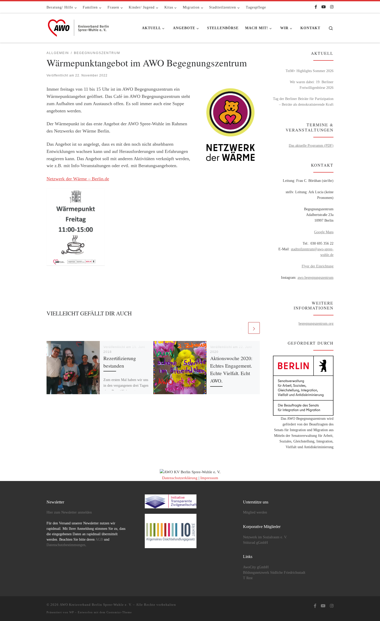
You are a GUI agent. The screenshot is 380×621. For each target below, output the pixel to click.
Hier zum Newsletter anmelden (69, 512)
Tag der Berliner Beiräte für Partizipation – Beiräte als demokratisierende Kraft (303, 101)
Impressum (209, 478)
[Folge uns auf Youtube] (323, 7)
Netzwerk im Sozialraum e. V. (265, 537)
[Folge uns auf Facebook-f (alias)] (316, 7)
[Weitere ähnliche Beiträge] (254, 328)
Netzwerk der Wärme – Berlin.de (78, 178)
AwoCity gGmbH (256, 567)
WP (71, 612)
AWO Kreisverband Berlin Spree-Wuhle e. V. (96, 605)
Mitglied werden (255, 512)
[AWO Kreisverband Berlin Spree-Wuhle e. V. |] (79, 26)
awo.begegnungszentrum (315, 277)
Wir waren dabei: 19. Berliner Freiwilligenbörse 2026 (311, 85)
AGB (99, 539)
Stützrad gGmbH (255, 543)
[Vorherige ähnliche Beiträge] (241, 328)
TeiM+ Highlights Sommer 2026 (309, 71)
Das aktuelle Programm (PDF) (311, 145)
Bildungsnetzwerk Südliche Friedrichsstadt (274, 573)
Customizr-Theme (119, 612)
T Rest (248, 578)
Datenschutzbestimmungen (66, 545)
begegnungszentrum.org (316, 323)
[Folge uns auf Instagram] (331, 7)
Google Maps (323, 232)
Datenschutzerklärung (179, 478)
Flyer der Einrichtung (317, 266)
